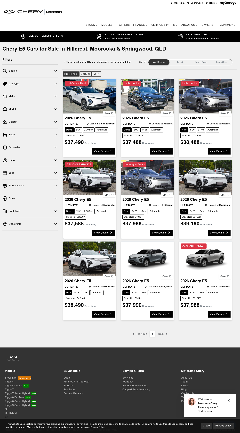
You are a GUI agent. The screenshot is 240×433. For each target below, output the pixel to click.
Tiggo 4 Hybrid (13, 385)
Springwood (197, 3)
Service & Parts (163, 25)
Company (226, 25)
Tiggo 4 (9, 382)
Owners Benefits (73, 393)
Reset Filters (70, 74)
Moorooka (179, 3)
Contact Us (187, 393)
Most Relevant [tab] (159, 62)
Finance (139, 25)
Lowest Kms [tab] (221, 62)
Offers (124, 25)
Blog (184, 389)
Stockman (10, 378)
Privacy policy (223, 425)
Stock (90, 25)
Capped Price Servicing (136, 389)
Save (107, 113)
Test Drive (69, 389)
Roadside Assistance (134, 385)
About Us (188, 25)
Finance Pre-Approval (76, 382)
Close (206, 425)
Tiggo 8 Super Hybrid (17, 401)
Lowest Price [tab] (201, 62)
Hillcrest (213, 3)
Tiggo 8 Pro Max (14, 397)
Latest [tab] (180, 62)
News (184, 385)
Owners (207, 25)
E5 (6, 417)
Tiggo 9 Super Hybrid (17, 405)
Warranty (127, 382)
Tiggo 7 (9, 389)
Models (106, 25)
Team (184, 382)
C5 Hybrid (11, 413)
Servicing (127, 378)
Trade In (68, 385)
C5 (6, 409)
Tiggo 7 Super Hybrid (17, 393)
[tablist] (190, 62)
